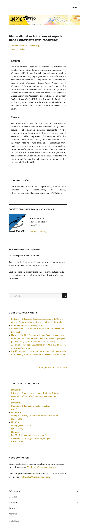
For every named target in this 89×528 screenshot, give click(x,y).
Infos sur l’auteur (18, 49)
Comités (13, 497)
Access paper (35, 46)
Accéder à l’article (19, 46)
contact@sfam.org (38, 231)
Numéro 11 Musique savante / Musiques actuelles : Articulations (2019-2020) (35, 415)
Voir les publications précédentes (52, 367)
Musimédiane (14, 521)
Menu (75, 7)
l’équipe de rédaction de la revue (41, 467)
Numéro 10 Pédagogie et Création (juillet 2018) (21, 425)
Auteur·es (13, 508)
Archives (13, 514)
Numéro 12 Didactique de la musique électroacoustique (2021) (31, 406)
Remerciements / (27, 325)
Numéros (13, 502)
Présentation (15, 491)
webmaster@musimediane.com (35, 477)
